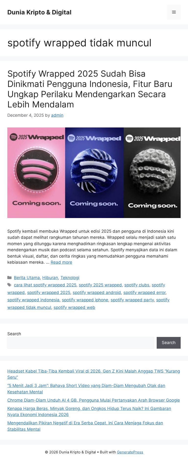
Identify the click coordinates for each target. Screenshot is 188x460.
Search (14, 333)
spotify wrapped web (74, 307)
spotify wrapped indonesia (33, 299)
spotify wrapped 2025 (48, 292)
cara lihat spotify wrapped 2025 (45, 284)
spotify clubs (136, 284)
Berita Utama (27, 277)
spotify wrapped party (132, 299)
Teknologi (69, 277)
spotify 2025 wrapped (100, 284)
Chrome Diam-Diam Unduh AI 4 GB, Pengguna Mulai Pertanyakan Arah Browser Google (93, 400)
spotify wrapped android (97, 292)
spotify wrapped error (144, 292)
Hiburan (50, 277)
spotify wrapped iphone (85, 299)
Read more (61, 262)
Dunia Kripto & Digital (39, 12)
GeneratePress (130, 452)
